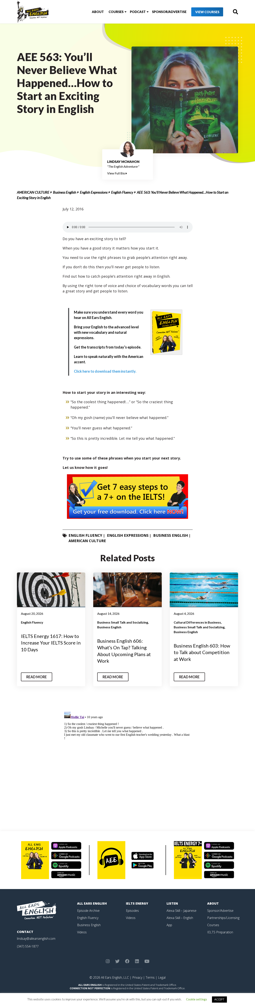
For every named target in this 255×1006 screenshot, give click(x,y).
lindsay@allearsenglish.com (36, 938)
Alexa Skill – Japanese (181, 910)
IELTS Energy (137, 903)
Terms (150, 977)
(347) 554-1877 (28, 946)
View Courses (207, 12)
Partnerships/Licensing (223, 918)
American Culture (33, 192)
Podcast (138, 12)
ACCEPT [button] (219, 999)
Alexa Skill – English (180, 918)
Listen (172, 903)
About (98, 12)
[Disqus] (128, 760)
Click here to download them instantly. (105, 371)
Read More (36, 677)
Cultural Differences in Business (197, 622)
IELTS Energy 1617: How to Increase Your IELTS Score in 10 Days (51, 642)
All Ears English (92, 903)
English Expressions (94, 192)
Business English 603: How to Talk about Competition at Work (202, 652)
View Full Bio (116, 173)
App (169, 925)
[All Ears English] (36, 910)
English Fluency (122, 192)
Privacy (137, 977)
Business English (64, 192)
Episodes (132, 910)
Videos (82, 932)
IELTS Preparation (220, 932)
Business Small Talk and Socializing (122, 622)
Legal (162, 977)
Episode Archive (88, 910)
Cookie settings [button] (196, 999)
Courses (116, 12)
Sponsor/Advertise (169, 12)
